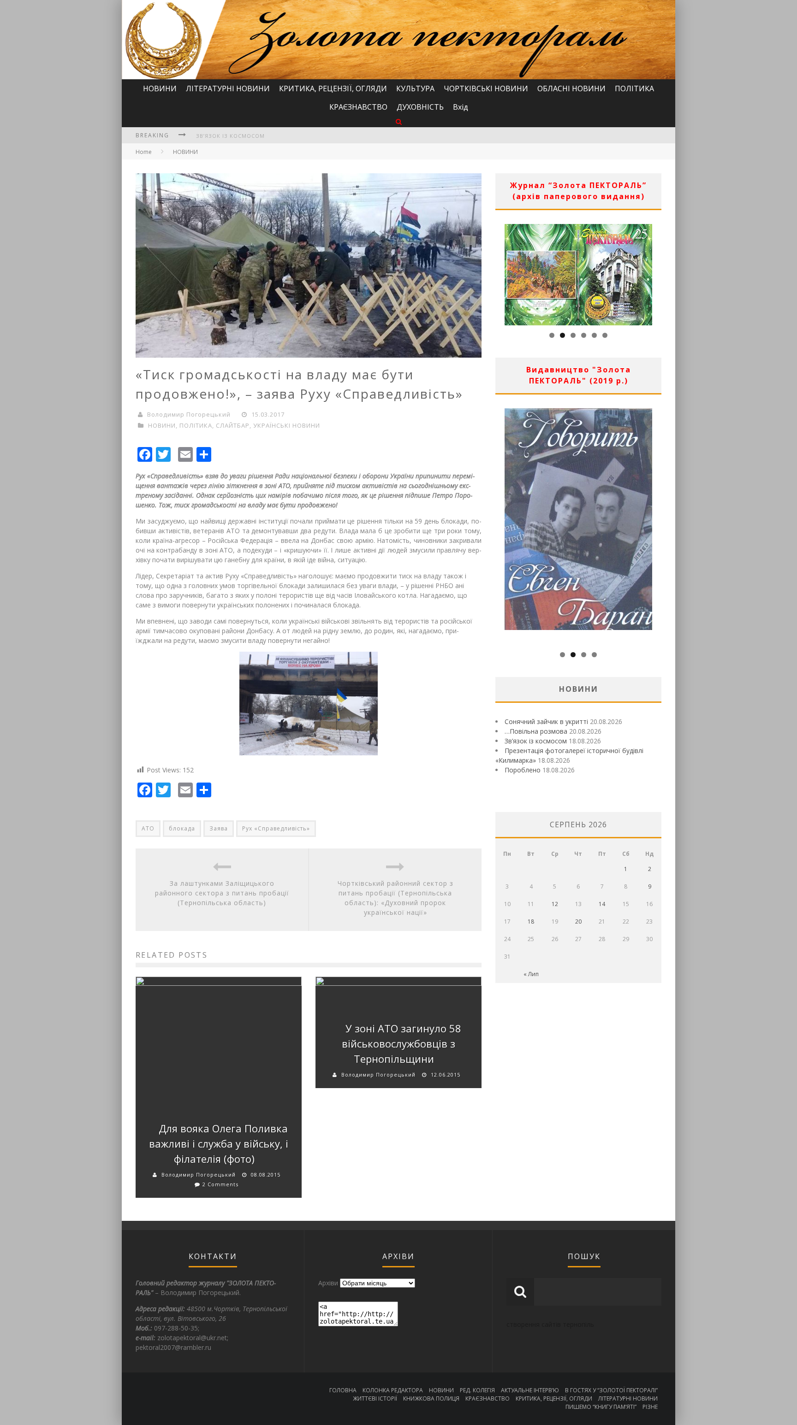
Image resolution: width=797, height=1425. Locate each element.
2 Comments (220, 1184)
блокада (182, 828)
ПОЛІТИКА (634, 88)
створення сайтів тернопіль (550, 1324)
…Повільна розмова (536, 731)
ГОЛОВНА (343, 1390)
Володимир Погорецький (189, 414)
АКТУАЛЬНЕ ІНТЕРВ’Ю (530, 1390)
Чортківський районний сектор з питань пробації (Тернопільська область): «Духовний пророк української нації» (395, 898)
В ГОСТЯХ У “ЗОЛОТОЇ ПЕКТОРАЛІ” (611, 1390)
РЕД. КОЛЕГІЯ (477, 1390)
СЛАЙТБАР (233, 425)
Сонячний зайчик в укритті (546, 721)
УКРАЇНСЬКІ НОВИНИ (286, 425)
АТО (148, 828)
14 (602, 904)
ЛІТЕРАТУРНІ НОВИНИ (228, 88)
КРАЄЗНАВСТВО (358, 107)
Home (144, 152)
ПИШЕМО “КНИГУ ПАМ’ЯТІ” (600, 1407)
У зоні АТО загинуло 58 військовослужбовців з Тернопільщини (401, 1043)
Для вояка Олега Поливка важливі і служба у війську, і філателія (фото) (218, 1143)
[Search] (399, 121)
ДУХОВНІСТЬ (420, 107)
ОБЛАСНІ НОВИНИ (571, 88)
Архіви (328, 1282)
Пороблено (523, 769)
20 (578, 921)
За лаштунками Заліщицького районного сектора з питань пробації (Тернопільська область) (222, 893)
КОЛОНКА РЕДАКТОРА (393, 1390)
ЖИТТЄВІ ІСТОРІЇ (375, 1398)
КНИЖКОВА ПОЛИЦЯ (431, 1398)
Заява (218, 828)
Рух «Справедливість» (276, 828)
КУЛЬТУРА (415, 88)
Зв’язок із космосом (230, 135)
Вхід (460, 107)
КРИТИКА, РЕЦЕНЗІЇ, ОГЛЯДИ (333, 88)
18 (531, 921)
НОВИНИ (160, 88)
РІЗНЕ (650, 1407)
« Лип (531, 974)
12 (555, 904)
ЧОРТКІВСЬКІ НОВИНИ (486, 88)
